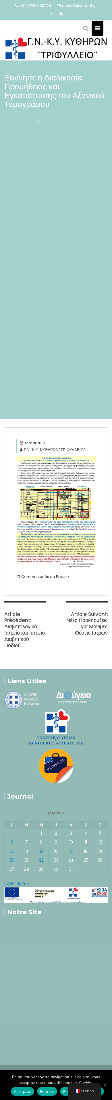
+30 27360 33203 (35, 5)
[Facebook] (51, 13)
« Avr (8, 883)
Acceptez (22, 1091)
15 (41, 851)
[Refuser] (105, 1085)
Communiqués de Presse (45, 576)
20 (11, 860)
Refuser (47, 1091)
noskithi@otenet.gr (79, 5)
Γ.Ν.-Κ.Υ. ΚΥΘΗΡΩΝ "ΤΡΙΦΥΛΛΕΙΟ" (54, 450)
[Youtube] (61, 13)
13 (11, 851)
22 (41, 860)
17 (71, 851)
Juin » (22, 883)
